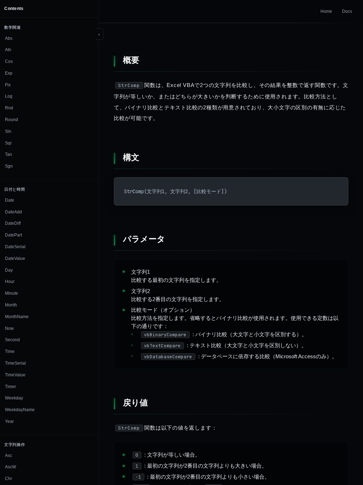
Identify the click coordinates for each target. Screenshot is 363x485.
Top (342, 464)
